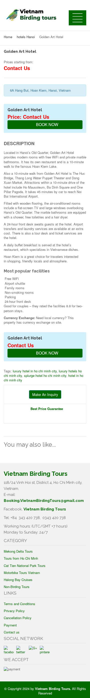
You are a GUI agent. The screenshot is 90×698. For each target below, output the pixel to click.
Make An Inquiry (45, 394)
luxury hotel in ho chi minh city (35, 371)
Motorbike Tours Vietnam (22, 572)
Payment (10, 625)
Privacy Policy (14, 610)
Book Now (46, 124)
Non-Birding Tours (17, 586)
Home (8, 36)
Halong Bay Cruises (18, 579)
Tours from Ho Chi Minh (21, 558)
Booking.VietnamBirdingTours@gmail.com (44, 500)
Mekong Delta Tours (18, 551)
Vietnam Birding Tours (45, 509)
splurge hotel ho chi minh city (45, 375)
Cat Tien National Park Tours (25, 565)
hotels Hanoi (26, 36)
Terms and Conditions (19, 603)
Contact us (12, 632)
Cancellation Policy (18, 617)
